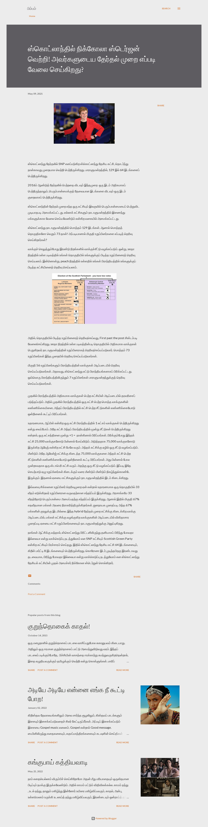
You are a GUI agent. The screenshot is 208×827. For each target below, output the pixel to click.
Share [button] (160, 105)
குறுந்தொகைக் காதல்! (59, 626)
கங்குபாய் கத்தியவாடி (58, 762)
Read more (122, 670)
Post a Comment (36, 594)
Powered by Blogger (106, 818)
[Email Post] (30, 576)
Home (32, 16)
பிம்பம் (31, 8)
